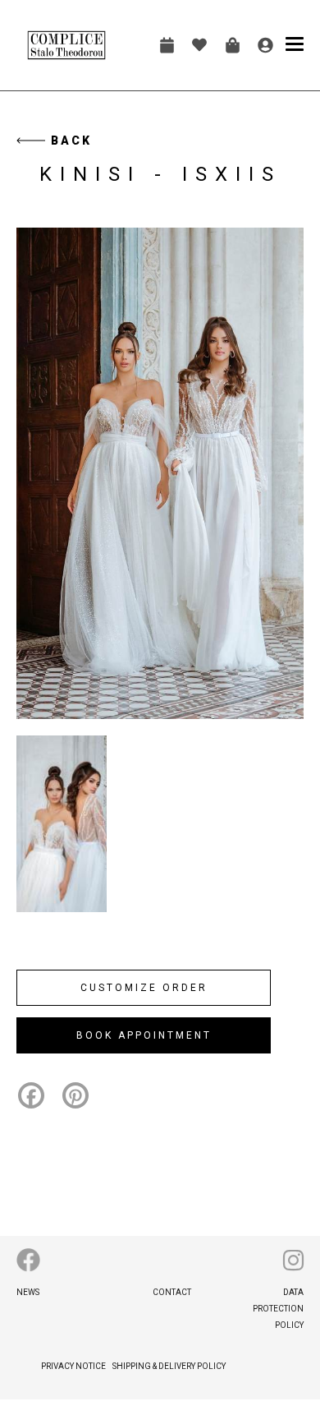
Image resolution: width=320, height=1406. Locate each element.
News (27, 1292)
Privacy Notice (73, 1366)
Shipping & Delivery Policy (169, 1366)
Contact (172, 1292)
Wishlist (199, 45)
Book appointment (166, 45)
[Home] (66, 45)
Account (265, 45)
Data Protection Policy (278, 1309)
